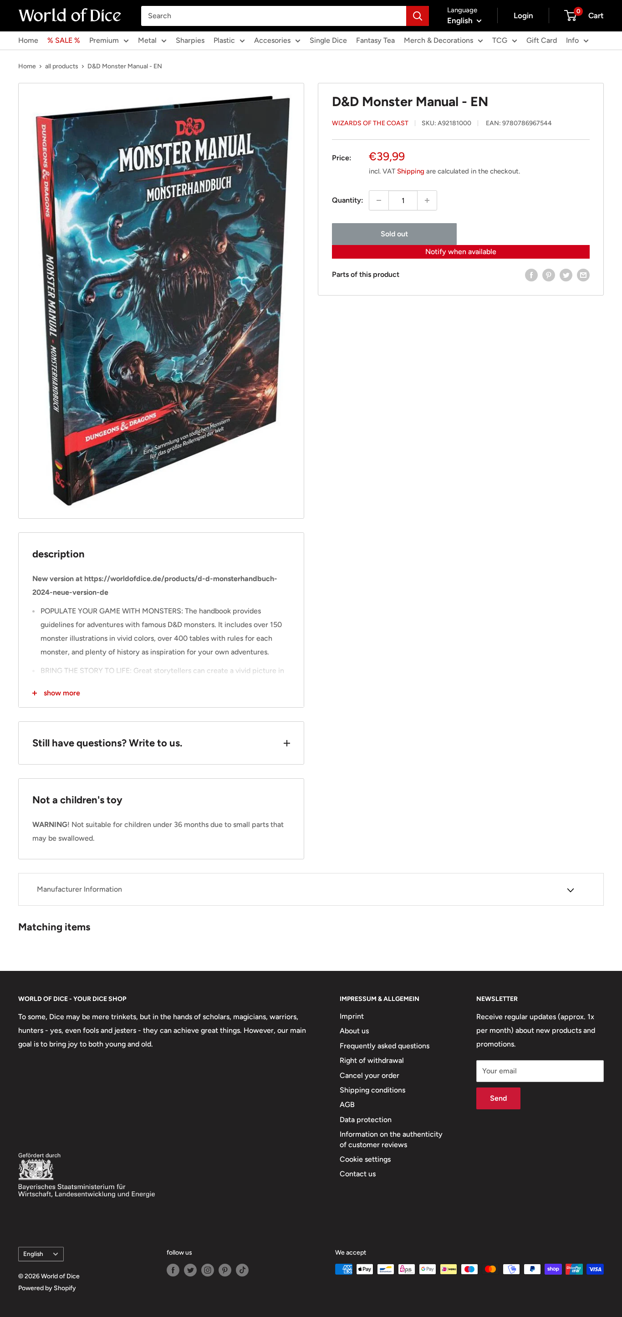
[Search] (417, 16)
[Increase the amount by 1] (427, 200)
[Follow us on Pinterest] (225, 1270)
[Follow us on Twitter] (190, 1270)
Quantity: (347, 200)
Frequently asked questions (384, 1045)
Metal (147, 40)
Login (523, 15)
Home (28, 40)
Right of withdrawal (372, 1060)
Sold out (394, 234)
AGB (347, 1104)
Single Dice (328, 40)
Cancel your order (369, 1075)
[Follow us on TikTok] (242, 1270)
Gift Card (541, 40)
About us (354, 1030)
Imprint (352, 1016)
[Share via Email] (583, 274)
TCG (499, 40)
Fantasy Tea (375, 40)
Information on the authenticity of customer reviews (391, 1139)
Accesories (272, 40)
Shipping (410, 171)
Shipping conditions (372, 1090)
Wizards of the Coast (370, 123)
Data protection (366, 1119)
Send (498, 1098)
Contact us (358, 1173)
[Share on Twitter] (566, 274)
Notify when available (460, 251)
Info (572, 40)
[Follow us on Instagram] (207, 1270)
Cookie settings (365, 1159)
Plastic (224, 40)
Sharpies (190, 40)
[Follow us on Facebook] (173, 1270)
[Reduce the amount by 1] (378, 200)
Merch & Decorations (438, 40)
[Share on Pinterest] (548, 274)
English (33, 1253)
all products (61, 66)
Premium (104, 40)
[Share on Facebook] (531, 274)
